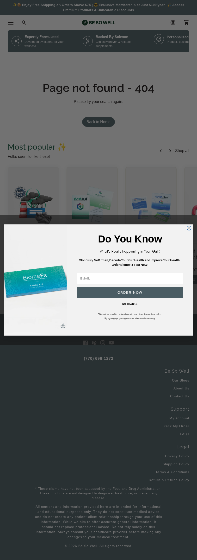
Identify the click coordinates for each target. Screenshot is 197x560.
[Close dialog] (189, 228)
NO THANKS (129, 303)
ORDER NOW (130, 292)
